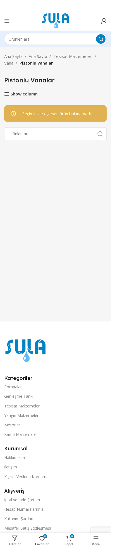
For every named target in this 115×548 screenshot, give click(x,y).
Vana (8, 63)
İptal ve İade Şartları (22, 499)
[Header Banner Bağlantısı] (55, 5)
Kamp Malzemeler (20, 434)
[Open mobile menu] (7, 20)
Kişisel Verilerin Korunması (27, 476)
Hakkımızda (14, 457)
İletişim (10, 467)
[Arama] (101, 39)
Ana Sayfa (13, 56)
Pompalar (13, 386)
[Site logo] (55, 20)
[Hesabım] (103, 20)
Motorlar (12, 424)
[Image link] (25, 350)
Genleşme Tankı (18, 396)
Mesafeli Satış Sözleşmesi (27, 528)
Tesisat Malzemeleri (72, 56)
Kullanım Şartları (18, 518)
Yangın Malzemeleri (21, 415)
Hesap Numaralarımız (23, 509)
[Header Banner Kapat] (104, 5)
